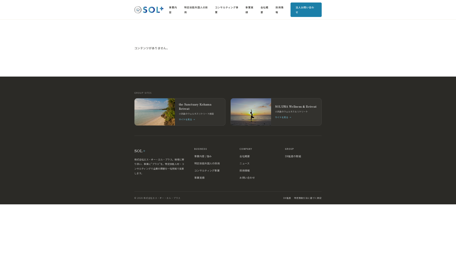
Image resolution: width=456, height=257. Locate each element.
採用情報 (279, 10)
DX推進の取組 (293, 156)
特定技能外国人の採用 (196, 10)
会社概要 (264, 10)
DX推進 (287, 197)
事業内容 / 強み (203, 156)
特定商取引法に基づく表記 (308, 197)
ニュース (245, 163)
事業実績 (249, 10)
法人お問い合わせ (305, 10)
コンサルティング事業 (227, 10)
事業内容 (173, 10)
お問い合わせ (247, 177)
